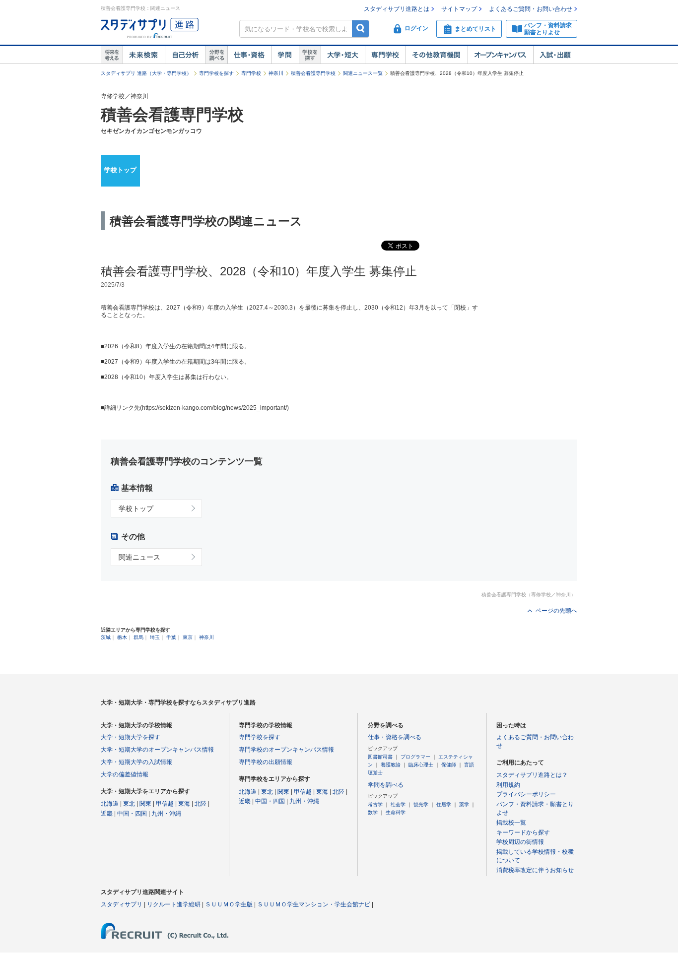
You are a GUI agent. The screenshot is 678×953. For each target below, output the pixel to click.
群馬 (138, 637)
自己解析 (185, 55)
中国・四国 (132, 813)
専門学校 (385, 55)
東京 (188, 637)
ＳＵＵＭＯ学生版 (229, 904)
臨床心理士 (420, 764)
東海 (184, 803)
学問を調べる (386, 784)
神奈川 (276, 73)
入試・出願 (555, 55)
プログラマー (415, 757)
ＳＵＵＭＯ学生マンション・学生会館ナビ (313, 904)
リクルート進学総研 (174, 904)
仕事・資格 (249, 55)
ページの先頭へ (556, 610)
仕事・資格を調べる (394, 737)
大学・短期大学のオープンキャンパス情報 (157, 749)
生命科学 (396, 812)
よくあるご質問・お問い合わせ (530, 8)
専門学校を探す (216, 73)
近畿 (107, 813)
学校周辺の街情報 (520, 841)
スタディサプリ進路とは (396, 8)
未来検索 (144, 55)
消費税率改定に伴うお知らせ (535, 870)
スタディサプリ (121, 904)
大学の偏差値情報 (124, 774)
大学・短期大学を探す (130, 737)
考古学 (375, 804)
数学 (373, 812)
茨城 (106, 637)
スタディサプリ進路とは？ (532, 774)
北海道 (110, 803)
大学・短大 (343, 55)
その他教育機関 (437, 55)
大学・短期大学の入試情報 (136, 762)
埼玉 (155, 637)
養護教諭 (391, 764)
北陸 (200, 803)
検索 (360, 28)
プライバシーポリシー (526, 794)
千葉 (171, 637)
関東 (145, 803)
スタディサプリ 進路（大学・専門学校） (146, 73)
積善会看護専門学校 (313, 73)
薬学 (464, 804)
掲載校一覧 (511, 822)
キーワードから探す (523, 832)
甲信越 (165, 803)
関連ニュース (139, 557)
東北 (129, 803)
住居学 (443, 804)
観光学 (420, 804)
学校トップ (120, 170)
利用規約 (508, 784)
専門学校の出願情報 (265, 762)
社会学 (398, 804)
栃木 (122, 637)
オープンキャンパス (500, 55)
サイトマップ (459, 8)
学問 (285, 55)
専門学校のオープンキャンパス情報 (286, 749)
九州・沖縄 (166, 813)
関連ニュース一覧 (363, 73)
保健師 (448, 764)
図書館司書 (380, 757)
